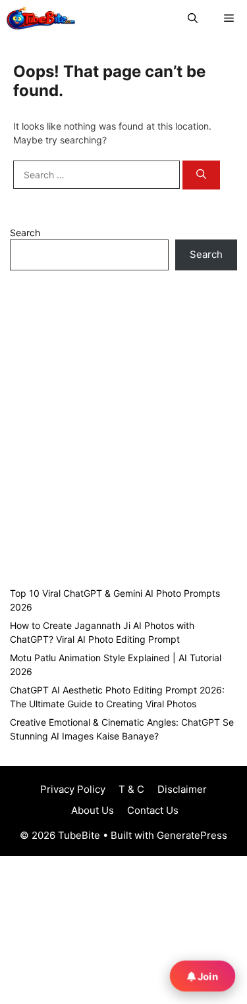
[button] (193, 18)
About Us (91, 810)
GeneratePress (192, 835)
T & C (131, 789)
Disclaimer (182, 789)
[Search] (201, 175)
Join (207, 976)
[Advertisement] (123, 426)
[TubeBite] (41, 18)
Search (25, 232)
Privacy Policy (72, 789)
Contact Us (152, 810)
